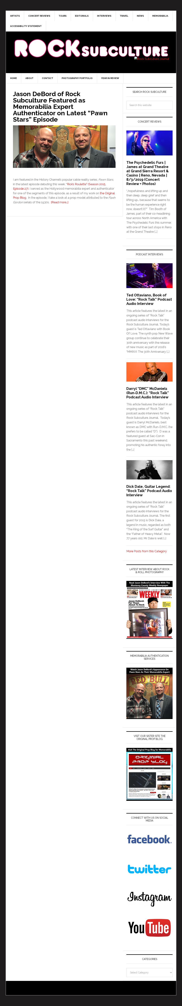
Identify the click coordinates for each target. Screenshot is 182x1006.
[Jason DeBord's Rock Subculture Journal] (91, 43)
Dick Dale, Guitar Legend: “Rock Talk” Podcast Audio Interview (149, 490)
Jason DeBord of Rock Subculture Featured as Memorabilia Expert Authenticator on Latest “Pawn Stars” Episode (60, 106)
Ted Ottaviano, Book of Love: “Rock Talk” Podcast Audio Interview (149, 299)
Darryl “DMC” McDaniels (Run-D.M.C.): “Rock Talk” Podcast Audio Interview (147, 393)
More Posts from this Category (146, 551)
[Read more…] (59, 202)
